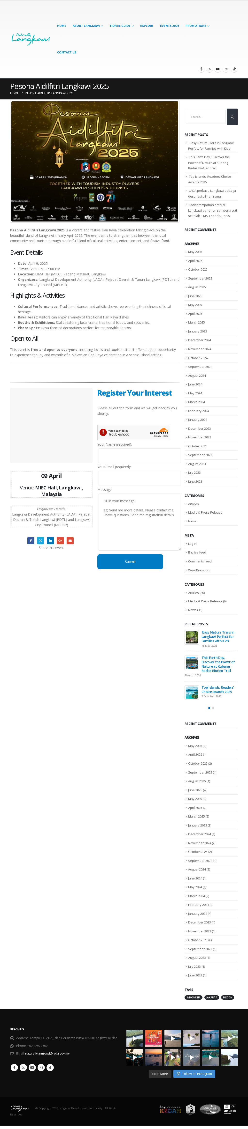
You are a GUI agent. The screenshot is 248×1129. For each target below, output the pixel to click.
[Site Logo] (28, 39)
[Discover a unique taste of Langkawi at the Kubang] (191, 1061)
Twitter (40, 540)
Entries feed (197, 552)
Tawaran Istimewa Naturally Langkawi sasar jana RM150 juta (219, 691)
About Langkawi (86, 26)
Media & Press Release (205, 512)
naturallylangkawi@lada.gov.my (47, 1057)
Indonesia (193, 1001)
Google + (60, 540)
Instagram (41, 1071)
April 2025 (195, 313)
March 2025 (196, 322)
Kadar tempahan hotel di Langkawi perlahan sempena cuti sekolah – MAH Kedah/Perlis (212, 210)
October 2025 (198, 269)
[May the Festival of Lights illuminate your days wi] (153, 1041)
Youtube (32, 1071)
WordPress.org (199, 570)
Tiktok (50, 1071)
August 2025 (197, 287)
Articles (193, 504)
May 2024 (195, 393)
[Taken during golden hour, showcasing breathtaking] (153, 1061)
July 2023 (194, 472)
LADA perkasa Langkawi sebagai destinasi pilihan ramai (219, 636)
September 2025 (200, 278)
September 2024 (200, 366)
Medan (227, 1001)
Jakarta (211, 1001)
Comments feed (200, 561)
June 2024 (195, 384)
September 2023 (200, 455)
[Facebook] (201, 69)
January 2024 (197, 419)
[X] (209, 69)
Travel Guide (120, 26)
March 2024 (196, 402)
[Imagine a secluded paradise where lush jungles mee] (191, 1041)
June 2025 (195, 296)
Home (61, 26)
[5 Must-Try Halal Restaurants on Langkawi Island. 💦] (172, 1061)
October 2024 (198, 358)
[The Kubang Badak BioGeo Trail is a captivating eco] (229, 1041)
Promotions (196, 26)
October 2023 (198, 446)
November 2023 (199, 437)
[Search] (232, 117)
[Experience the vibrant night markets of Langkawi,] (134, 1061)
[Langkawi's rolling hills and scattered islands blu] (210, 1041)
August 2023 (197, 464)
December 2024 (199, 340)
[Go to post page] (192, 637)
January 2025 (197, 331)
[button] (209, 711)
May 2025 (195, 305)
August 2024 (197, 375)
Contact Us (66, 52)
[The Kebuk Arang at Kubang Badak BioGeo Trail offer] (134, 1041)
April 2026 (195, 260)
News (192, 521)
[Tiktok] (234, 69)
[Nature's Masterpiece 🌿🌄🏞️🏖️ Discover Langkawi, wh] (210, 1061)
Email (70, 540)
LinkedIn (50, 540)
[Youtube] (217, 69)
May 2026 (195, 252)
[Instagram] (226, 69)
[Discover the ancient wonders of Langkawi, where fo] (229, 1061)
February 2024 (198, 411)
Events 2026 (169, 26)
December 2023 (199, 428)
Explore (147, 26)
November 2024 (199, 349)
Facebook (30, 540)
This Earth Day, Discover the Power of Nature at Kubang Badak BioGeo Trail (209, 162)
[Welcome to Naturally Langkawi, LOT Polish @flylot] (172, 1041)
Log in (192, 543)
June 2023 (195, 481)
